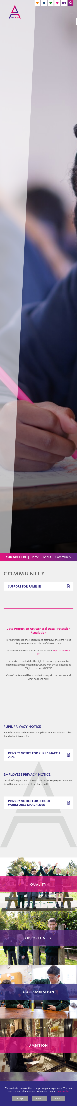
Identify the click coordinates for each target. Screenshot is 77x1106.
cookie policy (62, 1091)
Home (35, 557)
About (47, 557)
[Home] (14, 12)
